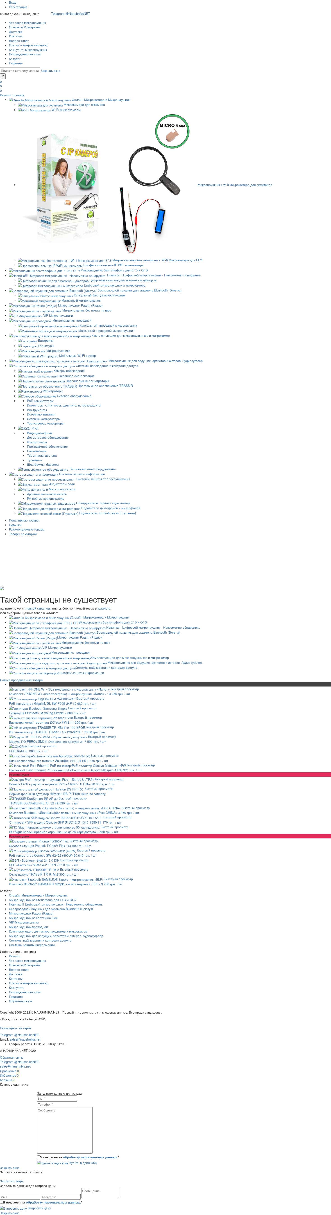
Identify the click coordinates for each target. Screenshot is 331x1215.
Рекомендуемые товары (27, 529)
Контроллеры (37, 442)
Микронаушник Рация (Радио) (79, 637)
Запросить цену (39, 1208)
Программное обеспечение (47, 446)
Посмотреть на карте (15, 1028)
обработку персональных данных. (90, 1157)
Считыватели (36, 451)
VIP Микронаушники (57, 647)
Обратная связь (20, 1001)
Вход (12, 2)
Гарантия (16, 63)
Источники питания (41, 414)
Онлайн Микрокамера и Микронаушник (100, 617)
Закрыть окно (50, 70)
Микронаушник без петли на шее (85, 642)
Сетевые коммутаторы (43, 418)
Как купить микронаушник (28, 49)
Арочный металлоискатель (47, 494)
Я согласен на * (79, 1157)
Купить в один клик (82, 1162)
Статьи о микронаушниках (28, 45)
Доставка (15, 31)
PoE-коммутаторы (40, 400)
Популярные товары (24, 520)
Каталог (14, 58)
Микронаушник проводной (71, 652)
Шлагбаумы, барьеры (43, 464)
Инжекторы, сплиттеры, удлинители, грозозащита (63, 405)
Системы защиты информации (81, 672)
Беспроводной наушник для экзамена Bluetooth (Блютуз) (139, 632)
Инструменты (37, 409)
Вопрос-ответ (19, 40)
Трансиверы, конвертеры (45, 423)
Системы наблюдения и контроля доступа (106, 667)
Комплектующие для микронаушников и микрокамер (130, 657)
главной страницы (38, 608)
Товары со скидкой (23, 533)
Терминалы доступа (42, 455)
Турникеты (35, 460)
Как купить (16, 987)
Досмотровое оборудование (48, 437)
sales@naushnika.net (25, 1039)
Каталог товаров (12, 95)
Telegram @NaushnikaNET (70, 13)
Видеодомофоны (39, 433)
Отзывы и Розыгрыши (25, 27)
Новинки (15, 524)
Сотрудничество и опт (25, 54)
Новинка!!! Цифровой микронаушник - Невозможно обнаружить (153, 627)
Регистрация (18, 7)
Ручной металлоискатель (45, 498)
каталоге (103, 608)
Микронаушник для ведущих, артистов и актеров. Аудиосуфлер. (155, 662)
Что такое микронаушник (27, 22)
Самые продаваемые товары (21, 680)
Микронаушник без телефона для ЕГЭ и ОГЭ (113, 622)
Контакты (16, 36)
